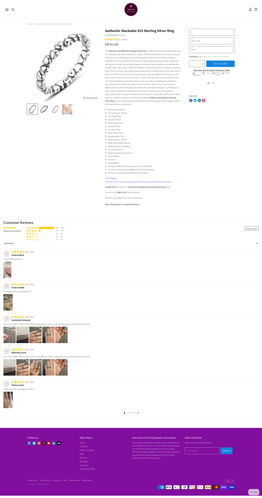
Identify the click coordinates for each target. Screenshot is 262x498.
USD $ (228, 481)
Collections (84, 446)
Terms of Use (44, 480)
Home (29, 24)
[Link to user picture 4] (48, 335)
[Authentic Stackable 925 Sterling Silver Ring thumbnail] (67, 109)
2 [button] (127, 412)
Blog (81, 454)
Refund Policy (87, 480)
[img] (18, 252)
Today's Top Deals (87, 450)
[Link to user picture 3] (35, 335)
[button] (111, 39)
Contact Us (84, 465)
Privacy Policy (32, 480)
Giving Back (84, 461)
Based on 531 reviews (12, 230)
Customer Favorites (87, 469)
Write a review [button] (251, 228)
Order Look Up (74, 480)
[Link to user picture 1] (7, 270)
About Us (83, 457)
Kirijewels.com (116, 35)
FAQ (64, 480)
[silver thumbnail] (32, 109)
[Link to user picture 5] (61, 335)
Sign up (226, 450)
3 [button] (131, 412)
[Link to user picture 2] (22, 335)
